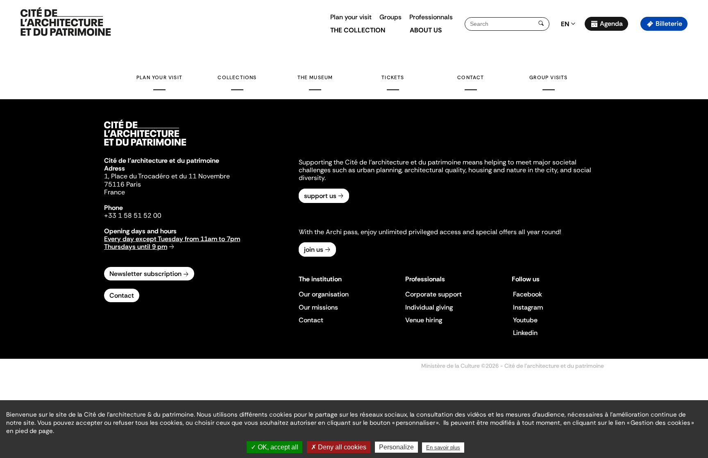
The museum (315, 77)
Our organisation (324, 294)
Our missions (318, 307)
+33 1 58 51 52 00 (132, 215)
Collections (237, 77)
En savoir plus (443, 447)
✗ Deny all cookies (338, 447)
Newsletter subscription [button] (145, 273)
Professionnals (431, 17)
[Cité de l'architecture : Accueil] (145, 147)
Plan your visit (351, 17)
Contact (470, 77)
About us (426, 30)
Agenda (611, 23)
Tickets (392, 77)
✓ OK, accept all (274, 447)
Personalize (396, 447)
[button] (696, 145)
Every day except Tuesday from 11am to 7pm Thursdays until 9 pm (172, 243)
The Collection (357, 30)
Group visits (548, 77)
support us (320, 195)
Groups (390, 17)
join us (313, 249)
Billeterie (669, 23)
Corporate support (433, 294)
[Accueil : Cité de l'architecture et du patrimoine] (65, 22)
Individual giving (429, 307)
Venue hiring (423, 320)
